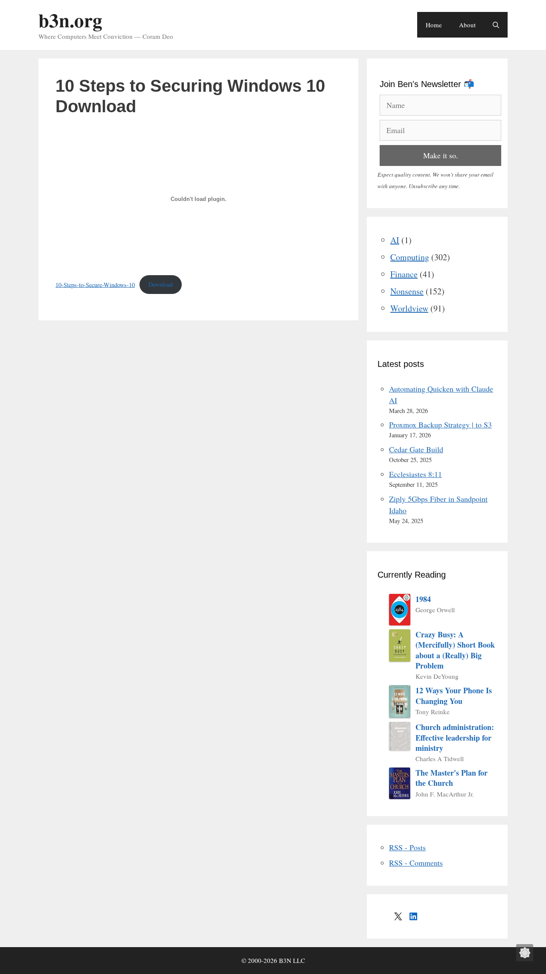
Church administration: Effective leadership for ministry (454, 737)
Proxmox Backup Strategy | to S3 (440, 424)
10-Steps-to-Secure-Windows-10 (95, 284)
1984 (423, 599)
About (467, 24)
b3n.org (70, 20)
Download (160, 284)
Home (434, 24)
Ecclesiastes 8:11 (415, 474)
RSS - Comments (416, 863)
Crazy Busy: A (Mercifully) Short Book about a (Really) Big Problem (455, 650)
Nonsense (407, 291)
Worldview (409, 308)
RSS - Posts (407, 847)
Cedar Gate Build (416, 449)
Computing (409, 257)
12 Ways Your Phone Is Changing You (453, 695)
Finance (404, 274)
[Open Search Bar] (496, 25)
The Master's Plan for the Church (451, 778)
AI (394, 240)
